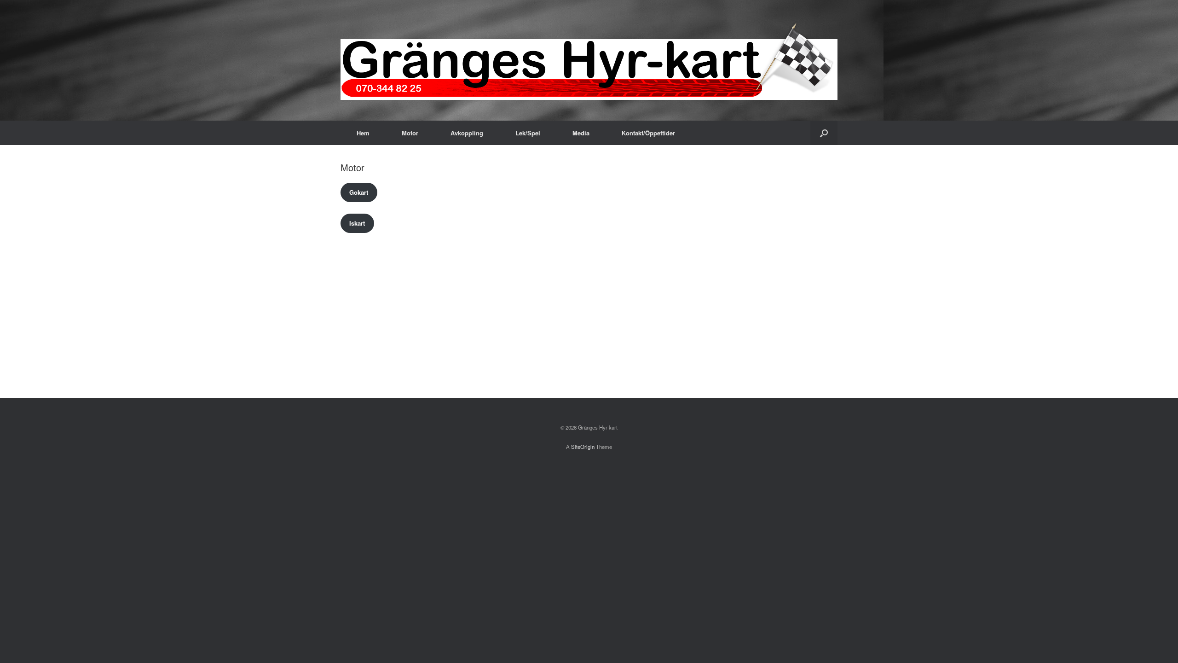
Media (580, 132)
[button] (823, 133)
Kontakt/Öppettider (648, 132)
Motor (410, 132)
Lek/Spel (527, 132)
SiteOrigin (583, 446)
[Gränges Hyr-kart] (589, 60)
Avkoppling (466, 132)
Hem (363, 132)
